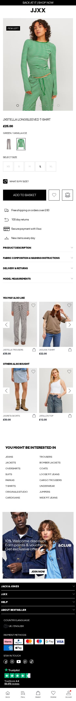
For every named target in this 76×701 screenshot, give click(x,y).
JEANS (9, 456)
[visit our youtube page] (19, 662)
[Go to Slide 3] (29, 105)
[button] (8, 166)
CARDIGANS (12, 497)
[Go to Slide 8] (58, 105)
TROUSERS (46, 456)
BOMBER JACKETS (50, 462)
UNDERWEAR (47, 486)
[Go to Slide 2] (23, 105)
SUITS (8, 474)
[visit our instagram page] (12, 662)
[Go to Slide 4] (35, 105)
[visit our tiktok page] (32, 662)
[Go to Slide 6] (47, 105)
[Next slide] (69, 325)
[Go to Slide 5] (41, 105)
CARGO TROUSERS (51, 480)
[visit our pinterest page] (25, 662)
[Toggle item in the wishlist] (54, 195)
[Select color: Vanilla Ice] (8, 144)
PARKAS (9, 480)
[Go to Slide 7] (52, 105)
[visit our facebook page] (6, 662)
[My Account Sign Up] (38, 545)
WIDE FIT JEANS (48, 497)
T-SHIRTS (10, 486)
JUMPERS (45, 491)
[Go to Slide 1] (17, 105)
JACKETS (10, 462)
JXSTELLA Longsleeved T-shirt (27, 119)
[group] (20, 329)
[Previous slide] (6, 325)
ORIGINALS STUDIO (16, 491)
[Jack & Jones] (38, 11)
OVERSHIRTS (12, 468)
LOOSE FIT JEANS (49, 474)
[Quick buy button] (34, 350)
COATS (44, 468)
